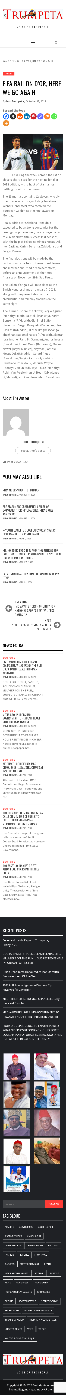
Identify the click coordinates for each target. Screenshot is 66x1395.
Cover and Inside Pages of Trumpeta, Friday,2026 (26, 942)
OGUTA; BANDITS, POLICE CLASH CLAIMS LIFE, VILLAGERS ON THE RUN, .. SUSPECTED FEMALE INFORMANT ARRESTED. (23, 667)
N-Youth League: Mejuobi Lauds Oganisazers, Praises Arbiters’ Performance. (29, 532)
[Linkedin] (27, 116)
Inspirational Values (17, 1273)
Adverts (9, 1226)
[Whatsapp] (54, 116)
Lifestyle (54, 1273)
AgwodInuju (26, 1226)
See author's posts (33, 451)
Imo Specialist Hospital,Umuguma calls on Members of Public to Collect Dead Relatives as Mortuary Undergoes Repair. (23, 818)
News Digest (23, 1282)
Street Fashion (49, 1301)
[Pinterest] (33, 116)
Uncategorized (13, 1329)
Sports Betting (27, 1301)
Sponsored (44, 1291)
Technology (12, 1310)
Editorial (53, 1245)
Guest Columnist (29, 1264)
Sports (8, 73)
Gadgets (10, 1264)
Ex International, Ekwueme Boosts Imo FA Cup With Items (33, 576)
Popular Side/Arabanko (18, 1291)
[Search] (56, 42)
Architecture (46, 1226)
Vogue (42, 1329)
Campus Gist (34, 1236)
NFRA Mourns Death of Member (21, 490)
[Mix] (47, 116)
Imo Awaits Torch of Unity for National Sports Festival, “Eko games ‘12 (35, 608)
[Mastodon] (40, 116)
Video (30, 1329)
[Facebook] (6, 116)
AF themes (50, 1389)
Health (48, 1264)
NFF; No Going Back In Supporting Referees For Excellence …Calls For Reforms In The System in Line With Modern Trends (32, 554)
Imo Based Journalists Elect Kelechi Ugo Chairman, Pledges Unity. (21, 869)
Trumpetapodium (14, 1319)
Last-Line (38, 1273)
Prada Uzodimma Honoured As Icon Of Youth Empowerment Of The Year (31, 974)
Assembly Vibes (13, 1236)
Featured (24, 1254)
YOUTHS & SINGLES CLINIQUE (19, 1338)
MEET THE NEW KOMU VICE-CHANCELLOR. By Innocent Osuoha (31, 1001)
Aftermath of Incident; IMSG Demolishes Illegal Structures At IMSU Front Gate (23, 767)
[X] (13, 116)
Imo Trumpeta (15, 101)
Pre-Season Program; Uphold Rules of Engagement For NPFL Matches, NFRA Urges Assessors (28, 510)
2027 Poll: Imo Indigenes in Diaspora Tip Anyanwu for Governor (27, 987)
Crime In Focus (13, 1245)
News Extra (9, 658)
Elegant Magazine (29, 1389)
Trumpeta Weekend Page (42, 1319)
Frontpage (40, 1254)
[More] (6, 123)
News (8, 1282)
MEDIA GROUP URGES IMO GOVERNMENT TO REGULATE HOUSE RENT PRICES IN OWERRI (21, 718)
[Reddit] (20, 116)
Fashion (9, 1254)
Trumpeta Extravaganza (38, 1310)
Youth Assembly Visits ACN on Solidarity (31, 625)
